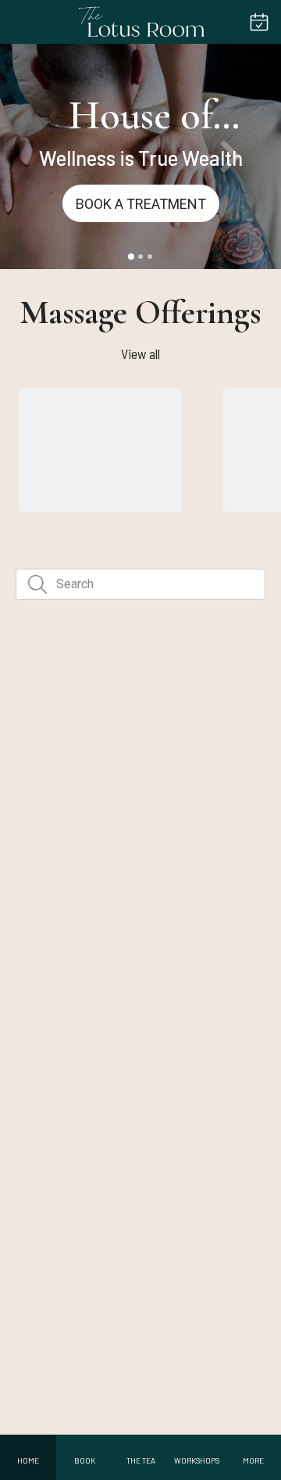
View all (140, 353)
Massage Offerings (140, 312)
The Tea (115, 827)
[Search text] (37, 584)
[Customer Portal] (259, 22)
